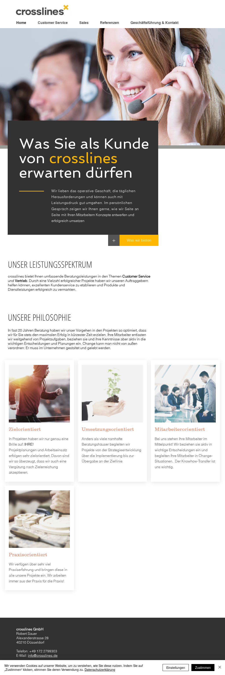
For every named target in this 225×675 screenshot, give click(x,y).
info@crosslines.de (43, 655)
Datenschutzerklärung (100, 669)
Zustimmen (203, 667)
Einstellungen (175, 667)
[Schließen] (219, 667)
